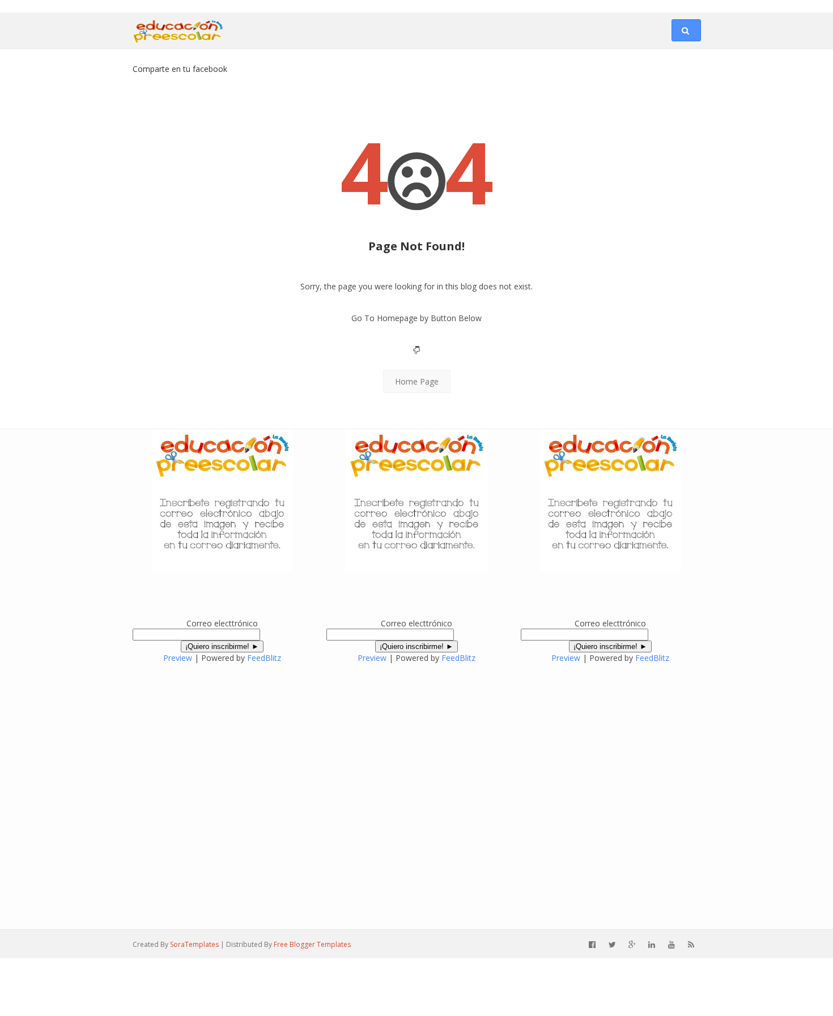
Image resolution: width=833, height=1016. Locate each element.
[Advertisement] (132, 5)
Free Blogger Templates (312, 944)
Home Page (417, 381)
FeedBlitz (264, 657)
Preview (177, 657)
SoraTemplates (194, 944)
